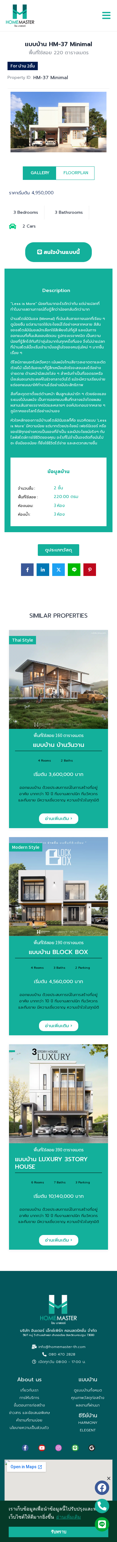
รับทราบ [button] (58, 1531)
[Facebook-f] (25, 1448)
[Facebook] (102, 1488)
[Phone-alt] (102, 1506)
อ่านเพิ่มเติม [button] (68, 1517)
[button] (108, 1478)
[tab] (39, 173)
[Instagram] (58, 1448)
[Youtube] (41, 1448)
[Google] (91, 1448)
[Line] (75, 1448)
